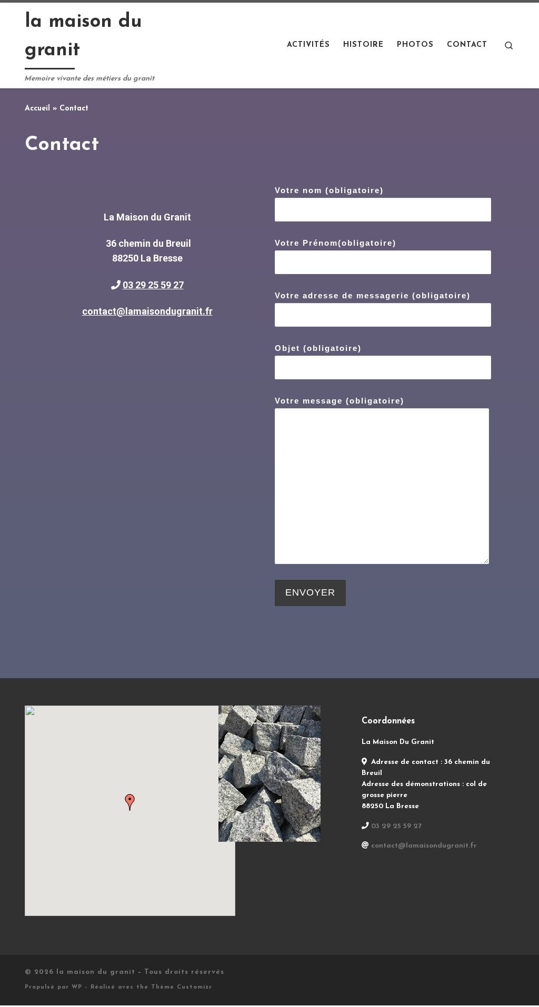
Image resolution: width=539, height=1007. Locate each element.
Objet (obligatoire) (318, 348)
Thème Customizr (181, 987)
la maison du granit (95, 972)
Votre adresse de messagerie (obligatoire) (373, 295)
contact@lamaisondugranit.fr (147, 311)
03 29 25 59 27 (153, 284)
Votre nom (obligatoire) (329, 190)
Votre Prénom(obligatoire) (335, 242)
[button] (130, 802)
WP (77, 987)
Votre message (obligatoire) (339, 400)
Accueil (37, 109)
